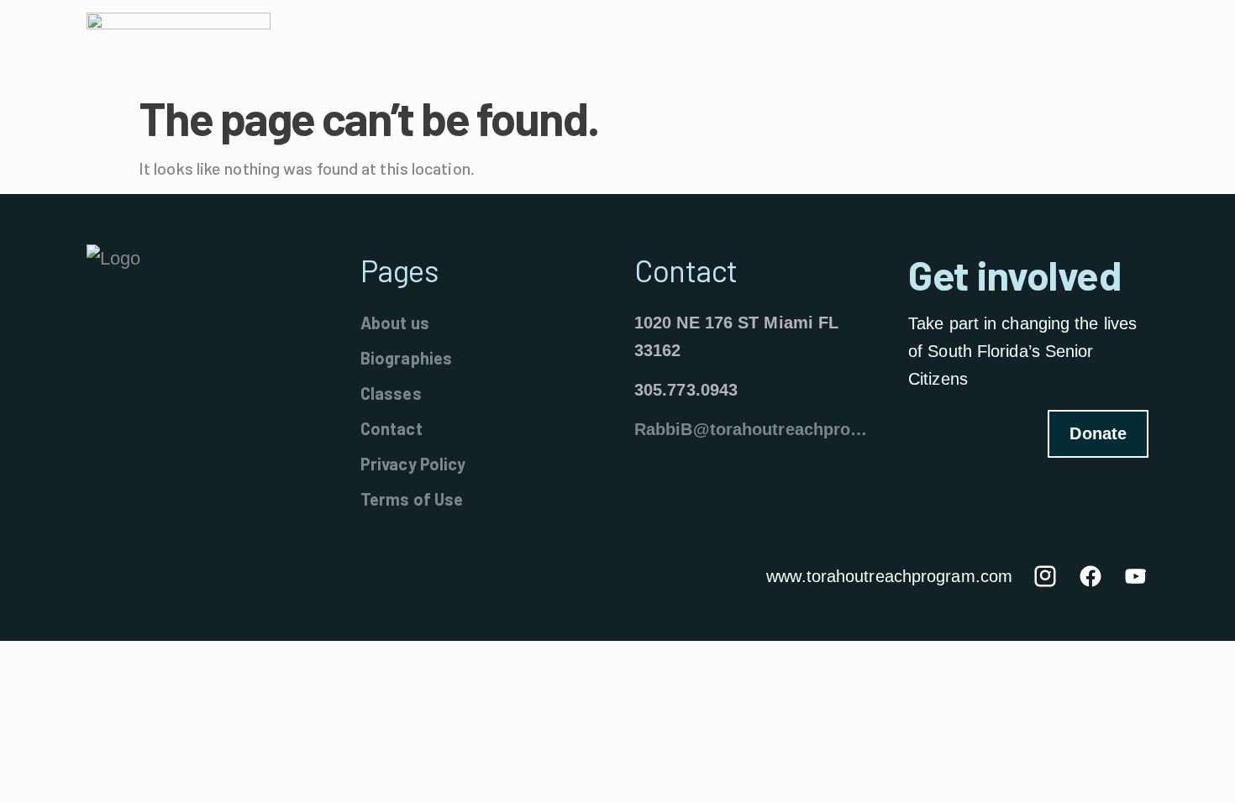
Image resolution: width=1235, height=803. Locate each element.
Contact (391, 428)
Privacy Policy (412, 464)
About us (394, 322)
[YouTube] (1135, 576)
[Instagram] (1045, 576)
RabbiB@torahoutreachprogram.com (754, 429)
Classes (391, 393)
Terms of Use (411, 499)
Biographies (406, 358)
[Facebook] (1090, 576)
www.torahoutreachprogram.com (889, 576)
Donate (1098, 433)
